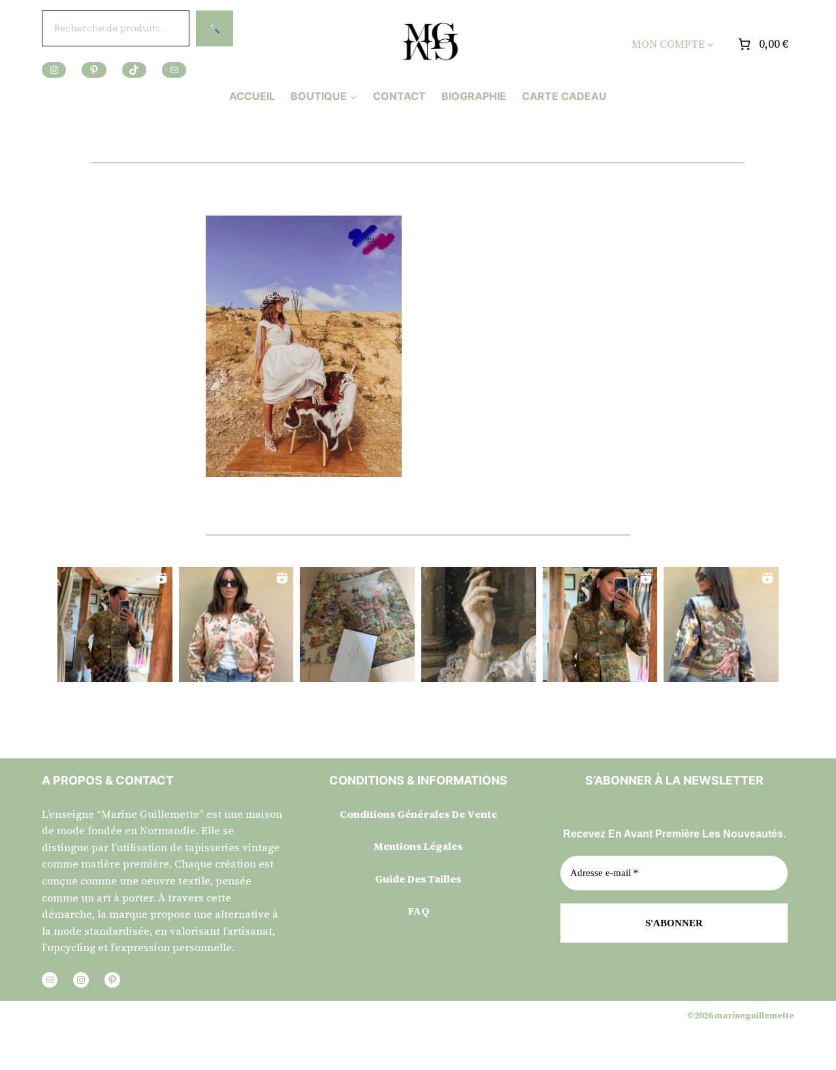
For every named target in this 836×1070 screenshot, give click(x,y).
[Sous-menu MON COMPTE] (710, 44)
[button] (114, 624)
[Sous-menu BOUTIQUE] (353, 96)
